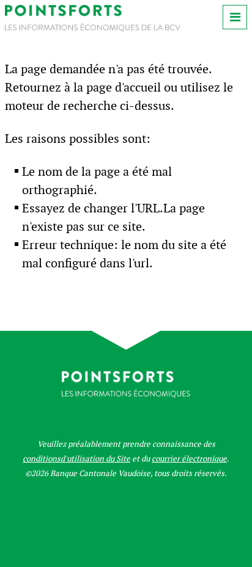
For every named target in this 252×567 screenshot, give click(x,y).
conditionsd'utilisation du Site (76, 458)
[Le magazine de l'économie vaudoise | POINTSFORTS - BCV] (92, 28)
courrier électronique (189, 458)
